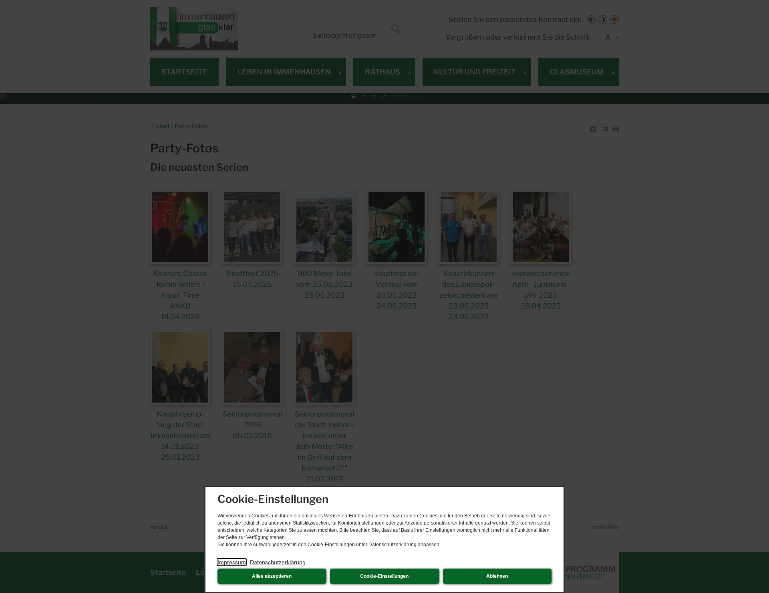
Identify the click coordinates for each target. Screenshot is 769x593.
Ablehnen (497, 576)
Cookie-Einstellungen (384, 576)
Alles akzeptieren (272, 576)
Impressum (231, 562)
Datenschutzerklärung (278, 562)
